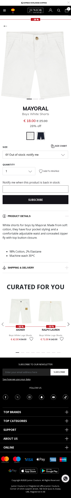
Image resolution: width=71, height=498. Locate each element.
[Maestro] (17, 459)
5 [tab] (38, 354)
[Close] (68, 2)
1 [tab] (17, 354)
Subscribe (59, 372)
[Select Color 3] (41, 136)
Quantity (9, 164)
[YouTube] (53, 397)
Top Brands (12, 412)
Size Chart (60, 145)
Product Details (19, 216)
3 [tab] (27, 354)
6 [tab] (43, 354)
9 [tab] (58, 354)
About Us (10, 439)
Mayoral (35, 108)
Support (9, 430)
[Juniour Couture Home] (35, 10)
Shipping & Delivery (21, 267)
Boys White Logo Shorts (20, 335)
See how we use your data (17, 379)
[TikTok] (65, 397)
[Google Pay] (13, 470)
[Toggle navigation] (4, 10)
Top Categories (15, 421)
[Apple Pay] (41, 459)
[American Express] (53, 459)
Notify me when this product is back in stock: (31, 182)
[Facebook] (5, 397)
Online (8, 447)
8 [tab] (53, 354)
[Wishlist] (31, 339)
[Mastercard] (5, 459)
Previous (2, 324)
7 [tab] (48, 354)
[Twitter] (17, 397)
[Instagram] (29, 397)
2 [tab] (22, 354)
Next (68, 324)
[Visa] (28, 459)
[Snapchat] (41, 397)
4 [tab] (33, 354)
